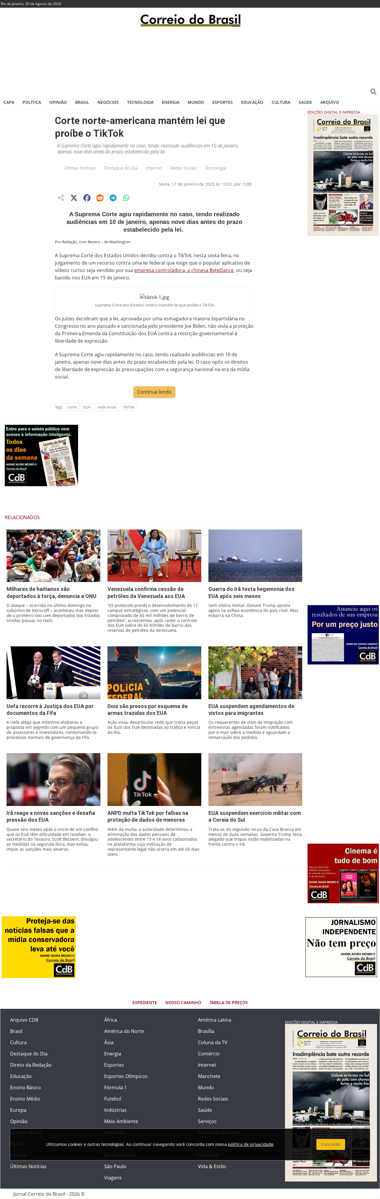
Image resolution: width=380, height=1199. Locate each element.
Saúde (305, 102)
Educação (252, 102)
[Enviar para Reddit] (100, 197)
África (110, 1020)
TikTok (128, 407)
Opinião (58, 102)
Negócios (108, 102)
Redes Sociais (183, 168)
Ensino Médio (25, 1098)
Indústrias (115, 1110)
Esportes (222, 102)
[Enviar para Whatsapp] (126, 197)
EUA (87, 407)
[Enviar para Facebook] (87, 197)
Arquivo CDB (24, 1020)
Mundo (196, 102)
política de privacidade (250, 1144)
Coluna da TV (212, 1042)
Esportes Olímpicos (126, 1076)
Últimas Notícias (80, 168)
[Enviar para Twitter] (73, 197)
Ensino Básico (25, 1087)
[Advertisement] (190, 61)
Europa (18, 1110)
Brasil (82, 102)
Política (32, 102)
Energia (170, 102)
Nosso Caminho (183, 1002)
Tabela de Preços (229, 1002)
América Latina (214, 1020)
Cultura (281, 102)
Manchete (209, 1076)
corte (72, 407)
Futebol (112, 1098)
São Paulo (115, 1166)
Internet (154, 168)
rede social (106, 407)
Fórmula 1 (115, 1087)
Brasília (206, 1031)
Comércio (209, 1053)
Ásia (108, 1042)
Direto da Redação (31, 1065)
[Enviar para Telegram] (113, 197)
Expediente (144, 1002)
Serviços (207, 1121)
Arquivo (329, 102)
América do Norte (124, 1031)
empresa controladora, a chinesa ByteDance (184, 270)
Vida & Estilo (212, 1166)
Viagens (113, 1177)
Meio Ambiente (121, 1121)
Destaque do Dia (120, 168)
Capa (9, 102)
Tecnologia (140, 102)
